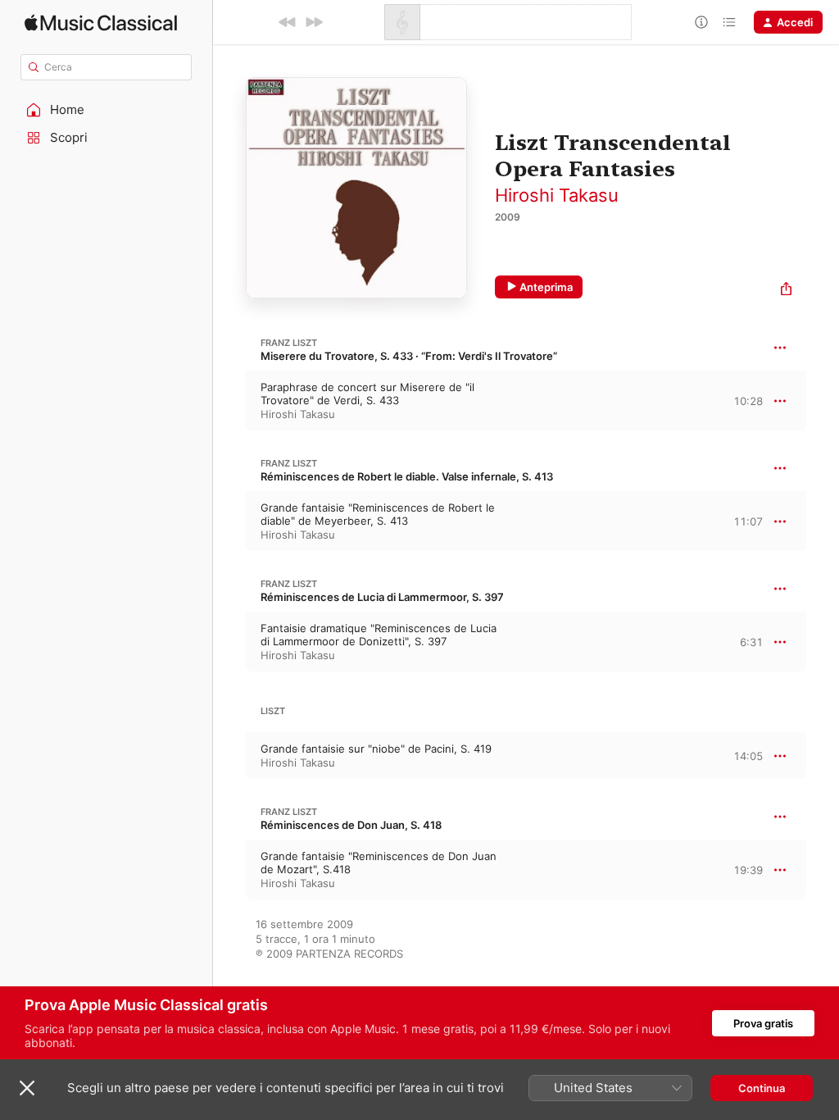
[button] (106, 110)
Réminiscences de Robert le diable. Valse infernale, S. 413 (407, 476)
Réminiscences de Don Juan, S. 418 (351, 824)
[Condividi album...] (786, 290)
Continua (761, 1088)
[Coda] (729, 22)
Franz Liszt (289, 342)
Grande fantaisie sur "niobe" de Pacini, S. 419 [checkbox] (376, 748)
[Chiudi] (27, 1088)
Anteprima (546, 287)
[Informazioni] (701, 22)
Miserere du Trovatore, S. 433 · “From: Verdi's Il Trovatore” (409, 355)
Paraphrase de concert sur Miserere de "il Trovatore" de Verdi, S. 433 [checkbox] (367, 393)
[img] (101, 22)
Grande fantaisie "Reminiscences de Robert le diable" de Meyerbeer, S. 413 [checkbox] (378, 514)
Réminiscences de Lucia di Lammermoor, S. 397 (382, 596)
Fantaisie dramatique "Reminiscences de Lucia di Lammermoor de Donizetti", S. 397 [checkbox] (379, 634)
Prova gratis (763, 1023)
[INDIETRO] (287, 22)
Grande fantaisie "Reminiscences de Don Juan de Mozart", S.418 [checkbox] (379, 862)
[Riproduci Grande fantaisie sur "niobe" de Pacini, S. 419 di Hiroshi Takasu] (229, 756)
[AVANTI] (314, 22)
